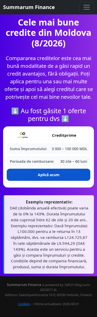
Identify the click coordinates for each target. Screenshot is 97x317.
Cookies (24, 304)
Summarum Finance (29, 7)
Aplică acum (48, 174)
